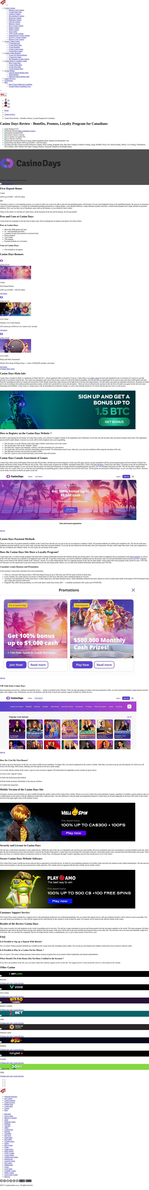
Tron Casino (13, 32)
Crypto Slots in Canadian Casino (15, 61)
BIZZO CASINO (10, 1118)
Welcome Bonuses (10, 1097)
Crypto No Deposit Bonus (18, 55)
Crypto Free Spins (15, 57)
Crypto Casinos (9, 8)
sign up (2, 531)
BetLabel (7, 1114)
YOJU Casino (9, 1153)
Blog (6, 82)
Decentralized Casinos (16, 16)
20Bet (6, 1128)
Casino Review (18, 983)
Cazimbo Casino (10, 1171)
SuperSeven (8, 1159)
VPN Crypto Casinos (16, 33)
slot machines (98, 464)
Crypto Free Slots (15, 67)
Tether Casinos (14, 30)
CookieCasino (9, 1141)
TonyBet (7, 1126)
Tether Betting (14, 75)
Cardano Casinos (15, 14)
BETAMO (8, 1139)
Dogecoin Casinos (15, 18)
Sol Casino (8, 1163)
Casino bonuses (9, 1100)
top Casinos (8, 1098)
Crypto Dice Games (15, 51)
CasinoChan (8, 1130)
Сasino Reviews (10, 79)
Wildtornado (8, 1165)
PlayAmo (7, 1135)
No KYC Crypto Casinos (17, 37)
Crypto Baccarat (14, 43)
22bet (6, 1120)
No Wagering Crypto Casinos (19, 59)
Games (6, 1108)
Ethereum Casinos (15, 20)
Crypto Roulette (14, 47)
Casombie (7, 1134)
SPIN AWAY (9, 1151)
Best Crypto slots (15, 63)
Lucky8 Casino (9, 1161)
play (1, 200)
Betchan (7, 1132)
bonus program (135, 557)
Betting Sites (8, 1104)
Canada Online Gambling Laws (20, 86)
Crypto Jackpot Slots (16, 69)
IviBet (6, 1147)
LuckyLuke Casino (11, 1175)
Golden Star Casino (11, 1157)
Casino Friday (9, 1155)
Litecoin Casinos (14, 22)
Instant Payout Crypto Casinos (19, 35)
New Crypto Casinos (16, 26)
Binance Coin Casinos (16, 10)
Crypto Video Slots (15, 65)
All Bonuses (8, 80)
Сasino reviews (9, 1102)
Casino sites (8, 1106)
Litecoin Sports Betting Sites (18, 73)
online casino (94, 378)
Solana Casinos (14, 28)
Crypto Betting (9, 71)
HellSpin (7, 1124)
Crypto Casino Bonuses (12, 53)
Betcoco (7, 1177)
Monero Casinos (14, 24)
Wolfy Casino (9, 1173)
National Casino (9, 1122)
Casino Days (8, 1149)
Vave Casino (8, 1116)
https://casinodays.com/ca (26, 131)
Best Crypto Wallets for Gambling (20, 84)
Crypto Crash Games (16, 49)
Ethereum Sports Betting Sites (19, 77)
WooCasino (8, 1137)
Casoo (6, 1167)
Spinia (6, 1143)
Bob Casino (8, 1145)
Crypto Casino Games (12, 41)
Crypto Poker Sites (15, 12)
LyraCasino (8, 1169)
